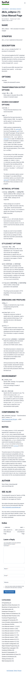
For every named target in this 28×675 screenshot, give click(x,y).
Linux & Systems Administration (10, 622)
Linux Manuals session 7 (8, 637)
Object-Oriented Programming (9, 646)
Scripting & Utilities (7, 650)
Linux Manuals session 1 (8, 626)
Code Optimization (7, 609)
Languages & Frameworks (9, 620)
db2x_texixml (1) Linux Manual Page (8, 530)
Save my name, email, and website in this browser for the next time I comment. (14, 587)
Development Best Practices (9, 615)
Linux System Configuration (9, 643)
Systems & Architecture (8, 656)
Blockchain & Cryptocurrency (9, 607)
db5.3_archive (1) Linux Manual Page (19, 530)
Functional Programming (8, 618)
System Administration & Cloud (10, 654)
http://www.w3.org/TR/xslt (9, 419)
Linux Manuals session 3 (8, 631)
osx (17, 131)
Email (6, 575)
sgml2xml (18, 129)
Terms (15, 670)
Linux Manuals (6, 624)
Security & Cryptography (8, 652)
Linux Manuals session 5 (8, 635)
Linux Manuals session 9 (8, 641)
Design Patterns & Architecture (10, 613)
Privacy (19, 670)
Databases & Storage (7, 611)
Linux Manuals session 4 (8, 633)
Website (6, 582)
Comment (7, 545)
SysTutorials (10, 670)
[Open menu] (24, 3)
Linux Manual (6, 18)
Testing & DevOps (6, 658)
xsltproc (16, 445)
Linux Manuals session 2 (8, 628)
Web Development (6, 661)
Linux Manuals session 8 (8, 639)
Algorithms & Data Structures (9, 605)
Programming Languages (8, 648)
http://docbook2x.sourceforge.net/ (11, 507)
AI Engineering (5, 603)
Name (6, 568)
